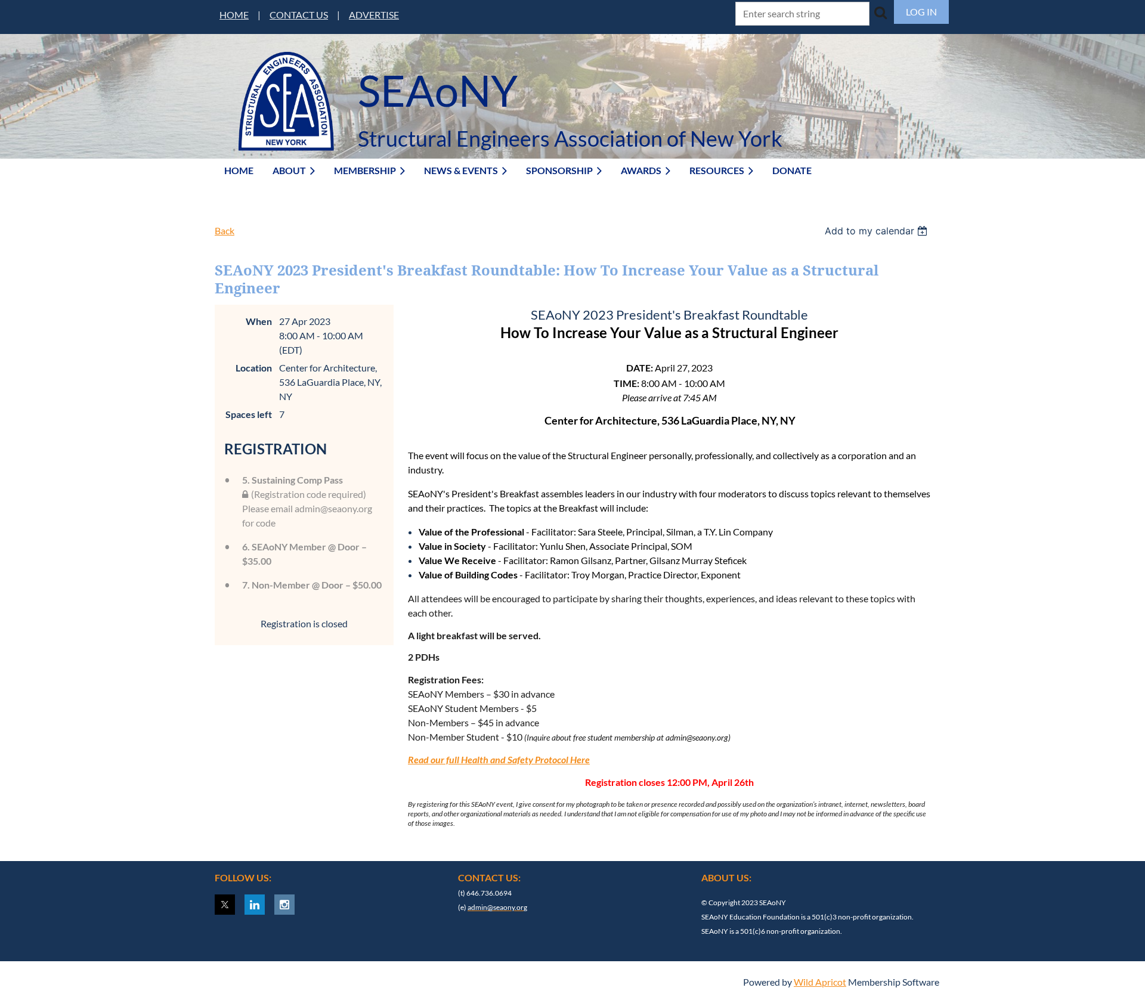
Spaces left (248, 414)
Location (254, 367)
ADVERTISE (374, 14)
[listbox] (877, 231)
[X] (225, 904)
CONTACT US (299, 14)
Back (224, 230)
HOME (234, 14)
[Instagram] (284, 904)
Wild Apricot (820, 981)
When (259, 321)
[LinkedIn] (255, 904)
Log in (921, 11)
